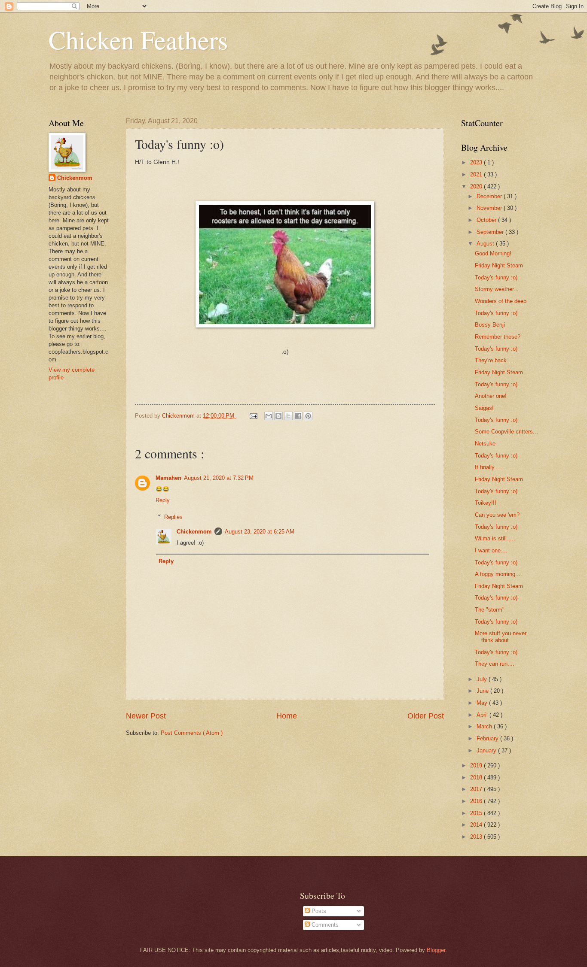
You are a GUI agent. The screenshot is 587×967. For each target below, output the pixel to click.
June (483, 691)
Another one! (491, 396)
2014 (477, 824)
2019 (477, 765)
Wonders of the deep (500, 301)
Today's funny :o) (496, 277)
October (487, 220)
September (491, 232)
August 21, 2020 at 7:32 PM (219, 478)
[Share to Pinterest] (308, 416)
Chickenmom (194, 531)
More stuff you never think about (500, 636)
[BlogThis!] (278, 416)
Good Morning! (493, 253)
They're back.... (494, 360)
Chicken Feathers (138, 39)
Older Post (425, 716)
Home (286, 716)
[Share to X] (288, 416)
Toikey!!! (485, 503)
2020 (477, 186)
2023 (477, 162)
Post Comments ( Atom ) (192, 733)
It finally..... (489, 467)
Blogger (436, 950)
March (485, 726)
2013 (477, 837)
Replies (173, 516)
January (487, 750)
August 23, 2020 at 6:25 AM (259, 531)
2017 (477, 789)
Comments (324, 925)
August (486, 243)
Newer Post (146, 716)
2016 (477, 801)
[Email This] (268, 416)
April (483, 715)
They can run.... (494, 664)
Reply (163, 500)
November (490, 208)
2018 (477, 777)
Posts (318, 911)
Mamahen (168, 478)
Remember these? (497, 336)
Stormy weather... (497, 289)
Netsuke (485, 443)
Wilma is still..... (495, 538)
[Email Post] (253, 415)
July (483, 679)
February (488, 738)
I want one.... (491, 550)
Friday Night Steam (499, 265)
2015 (477, 813)
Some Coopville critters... (506, 431)
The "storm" (489, 609)
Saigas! (484, 408)
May (483, 703)
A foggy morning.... (498, 574)
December (490, 196)
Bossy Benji (490, 324)
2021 (477, 174)
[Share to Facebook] (298, 416)
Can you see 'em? (497, 515)
